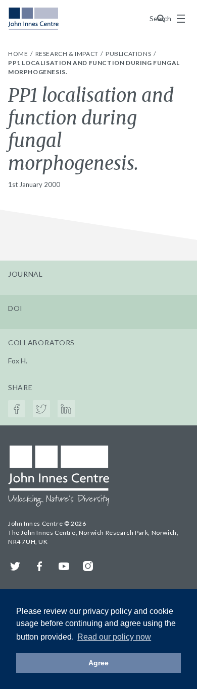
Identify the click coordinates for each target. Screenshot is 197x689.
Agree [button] (98, 663)
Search (161, 18)
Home (18, 53)
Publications (129, 53)
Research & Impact (67, 53)
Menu (181, 19)
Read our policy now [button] (114, 637)
